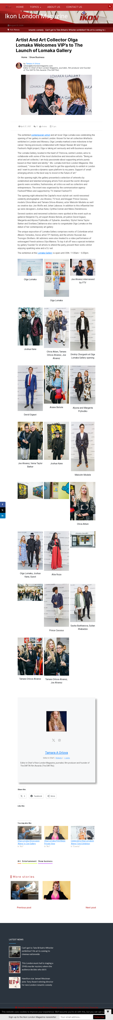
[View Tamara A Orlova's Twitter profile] (53, 740)
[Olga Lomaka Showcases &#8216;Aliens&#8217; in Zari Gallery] (29, 833)
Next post (91, 907)
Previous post (24, 907)
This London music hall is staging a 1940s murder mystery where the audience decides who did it (37, 966)
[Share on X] (3, 510)
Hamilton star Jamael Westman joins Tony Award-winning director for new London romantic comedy (37, 981)
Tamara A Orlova (33, 63)
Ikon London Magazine (36, 16)
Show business (45, 861)
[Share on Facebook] (3, 504)
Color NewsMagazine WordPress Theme (76, 1007)
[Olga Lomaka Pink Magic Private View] (56, 833)
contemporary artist (40, 135)
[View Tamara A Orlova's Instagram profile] (59, 740)
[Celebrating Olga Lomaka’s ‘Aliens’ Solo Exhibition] (83, 833)
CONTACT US (74, 7)
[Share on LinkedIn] (3, 515)
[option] (54, 29)
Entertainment (29, 861)
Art (19, 861)
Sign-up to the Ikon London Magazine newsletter (32, 1017)
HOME (20, 7)
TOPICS (34, 7)
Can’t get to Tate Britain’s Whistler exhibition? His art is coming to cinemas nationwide (54, 30)
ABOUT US (53, 7)
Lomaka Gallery (45, 253)
